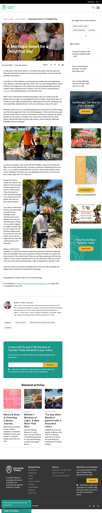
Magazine (31, 490)
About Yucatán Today (80, 26)
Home (5, 19)
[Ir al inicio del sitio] (8, 10)
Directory (31, 484)
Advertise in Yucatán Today (61, 470)
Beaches (8, 322)
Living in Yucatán (34, 481)
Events (30, 479)
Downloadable (33, 487)
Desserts (8, 327)
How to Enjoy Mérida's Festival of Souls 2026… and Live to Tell (81, 83)
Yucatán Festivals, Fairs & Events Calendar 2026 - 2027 (81, 54)
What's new (32, 493)
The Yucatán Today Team (60, 476)
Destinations (32, 470)
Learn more (86, 249)
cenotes (6, 91)
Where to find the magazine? (86, 195)
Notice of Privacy (58, 473)
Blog (11, 19)
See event (86, 111)
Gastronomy (32, 473)
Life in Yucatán (20, 19)
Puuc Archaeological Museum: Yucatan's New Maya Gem (80, 68)
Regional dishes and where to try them (42, 322)
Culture (30, 476)
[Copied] (51, 65)
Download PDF (86, 190)
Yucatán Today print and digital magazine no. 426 (33, 284)
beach (21, 110)
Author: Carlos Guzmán (23, 302)
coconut (10, 170)
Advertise (91, 2)
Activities (92, 30)
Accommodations (79, 30)
